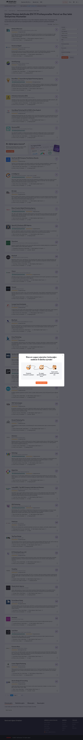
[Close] (62, 355)
